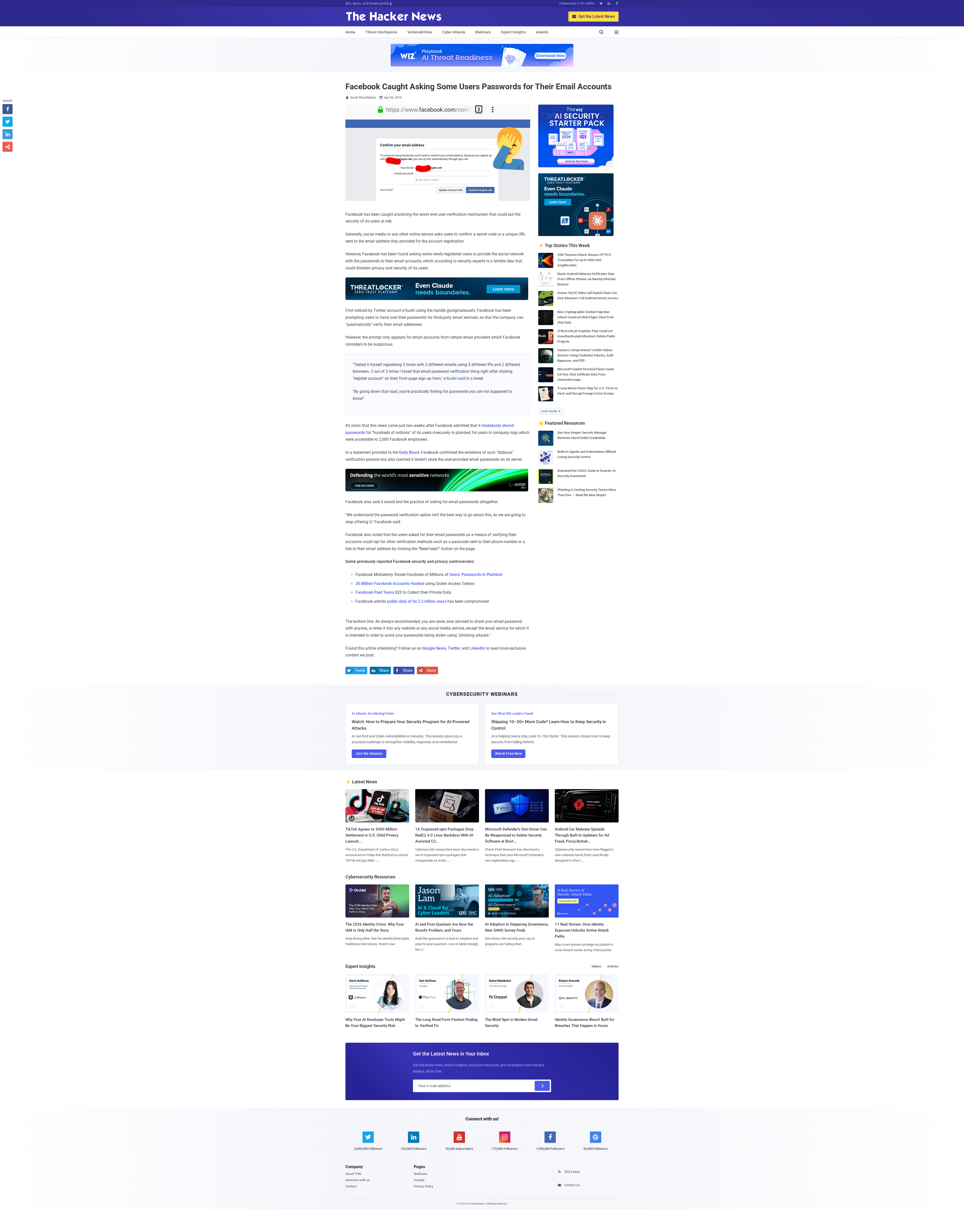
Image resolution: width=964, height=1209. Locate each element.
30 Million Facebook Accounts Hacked (389, 583)
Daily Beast (409, 452)
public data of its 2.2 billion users (416, 601)
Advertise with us (357, 1180)
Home (350, 32)
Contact (350, 1186)
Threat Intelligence (381, 32)
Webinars (483, 32)
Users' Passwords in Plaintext (475, 574)
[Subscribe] (542, 1086)
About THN (353, 1174)
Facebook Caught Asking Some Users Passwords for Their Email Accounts (478, 86)
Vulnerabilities (419, 32)
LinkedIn (477, 648)
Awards (542, 32)
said (461, 378)
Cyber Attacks (453, 32)
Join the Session (369, 753)
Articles (613, 966)
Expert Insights (513, 32)
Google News (434, 648)
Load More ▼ (551, 411)
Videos (596, 966)
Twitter (454, 648)
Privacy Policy (423, 1186)
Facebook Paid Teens (374, 592)
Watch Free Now (508, 753)
